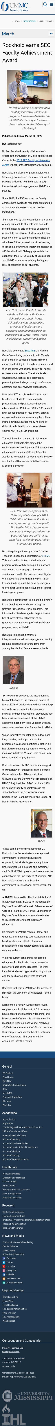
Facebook (10, 1258)
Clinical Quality (9, 1182)
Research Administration (14, 1224)
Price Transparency (12, 1194)
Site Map (7, 1101)
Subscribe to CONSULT (13, 1254)
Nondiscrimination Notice (15, 1309)
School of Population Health (16, 1159)
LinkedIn (10, 1274)
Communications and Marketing (18, 1242)
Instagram (10, 1270)
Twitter (9, 1262)
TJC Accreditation (11, 1317)
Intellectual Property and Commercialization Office (26, 1220)
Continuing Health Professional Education (22, 1127)
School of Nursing (11, 1155)
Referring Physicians (12, 1198)
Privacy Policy (9, 1313)
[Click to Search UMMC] (45, 4)
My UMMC (7, 1093)
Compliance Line (10, 1297)
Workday (7, 1105)
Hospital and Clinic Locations (16, 1190)
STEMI (45, 555)
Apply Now (8, 1123)
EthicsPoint (8, 1301)
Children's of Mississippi (14, 1178)
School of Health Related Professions (20, 1147)
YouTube (10, 1266)
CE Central (8, 1073)
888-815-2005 (30, 1377)
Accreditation (9, 1119)
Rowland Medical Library (14, 1135)
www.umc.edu (8, 1366)
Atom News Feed (13, 1283)
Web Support (9, 1321)
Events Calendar (10, 1246)
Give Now (7, 1081)
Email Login (8, 1077)
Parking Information (12, 1097)
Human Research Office (14, 1216)
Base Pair (30, 350)
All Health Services (11, 1174)
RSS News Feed (13, 1278)
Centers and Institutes (13, 1212)
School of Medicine (11, 1151)
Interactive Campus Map (14, 1085)
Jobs (5, 1089)
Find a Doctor (9, 1186)
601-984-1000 (28, 1373)
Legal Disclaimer (10, 1305)
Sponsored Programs (13, 1228)
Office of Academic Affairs (15, 1131)
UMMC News (9, 1250)
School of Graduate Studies (15, 1143)
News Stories (19, 10)
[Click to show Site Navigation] (51, 4)
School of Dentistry (11, 1139)
